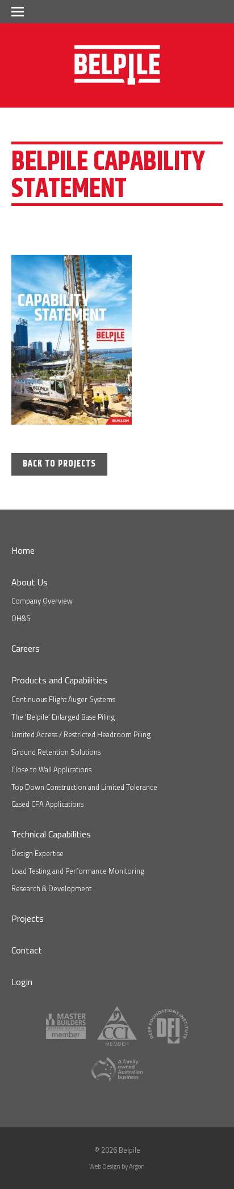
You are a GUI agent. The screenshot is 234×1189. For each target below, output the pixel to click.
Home (23, 550)
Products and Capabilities (59, 680)
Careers (25, 648)
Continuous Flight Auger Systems (63, 699)
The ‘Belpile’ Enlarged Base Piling (63, 716)
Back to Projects (59, 464)
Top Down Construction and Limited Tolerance (84, 787)
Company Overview (42, 600)
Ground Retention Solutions (56, 752)
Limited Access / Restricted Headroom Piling (81, 734)
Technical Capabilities (51, 834)
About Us (29, 582)
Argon (137, 1166)
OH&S (21, 618)
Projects (27, 918)
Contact (26, 950)
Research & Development (51, 888)
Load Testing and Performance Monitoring (77, 870)
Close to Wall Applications (51, 769)
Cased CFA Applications (47, 804)
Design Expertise (37, 853)
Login (21, 982)
